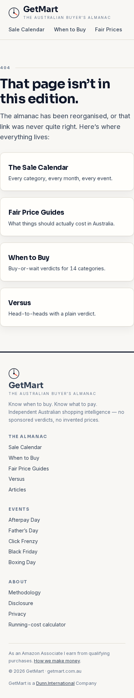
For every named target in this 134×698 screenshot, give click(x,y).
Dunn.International (55, 683)
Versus (17, 479)
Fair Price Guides (29, 468)
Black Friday (23, 551)
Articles (17, 489)
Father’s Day (23, 530)
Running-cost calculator (37, 624)
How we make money (57, 660)
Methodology (25, 592)
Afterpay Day (24, 520)
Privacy (17, 614)
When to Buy (70, 29)
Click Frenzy (23, 541)
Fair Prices (108, 29)
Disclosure (21, 603)
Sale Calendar (27, 29)
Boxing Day (22, 562)
